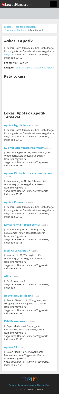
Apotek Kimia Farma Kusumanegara (28, 173)
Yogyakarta (10, 54)
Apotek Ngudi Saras (17, 125)
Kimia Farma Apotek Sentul (22, 224)
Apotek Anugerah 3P (17, 295)
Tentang (13, 385)
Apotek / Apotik (15, 30)
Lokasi (7, 26)
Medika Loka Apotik (17, 250)
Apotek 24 (10, 347)
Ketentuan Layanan (27, 385)
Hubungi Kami (43, 385)
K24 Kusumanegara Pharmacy (24, 148)
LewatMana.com (35, 389)
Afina (7, 276)
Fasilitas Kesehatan (25, 26)
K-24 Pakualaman (15, 321)
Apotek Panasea (14, 202)
